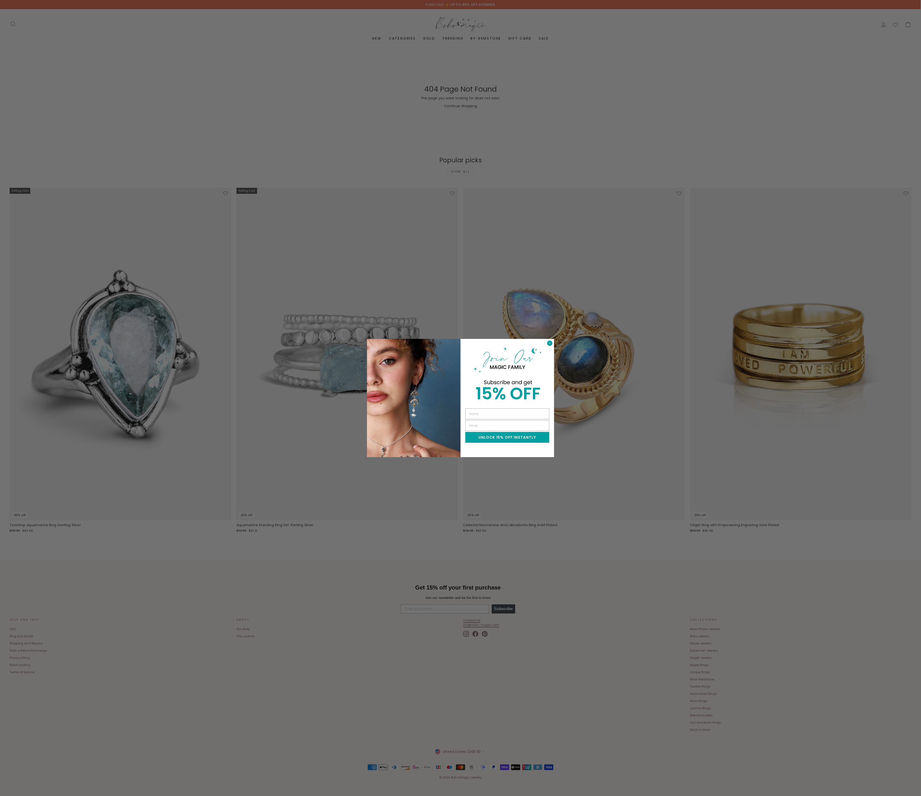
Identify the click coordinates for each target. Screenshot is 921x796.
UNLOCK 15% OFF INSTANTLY (507, 437)
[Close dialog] (549, 343)
